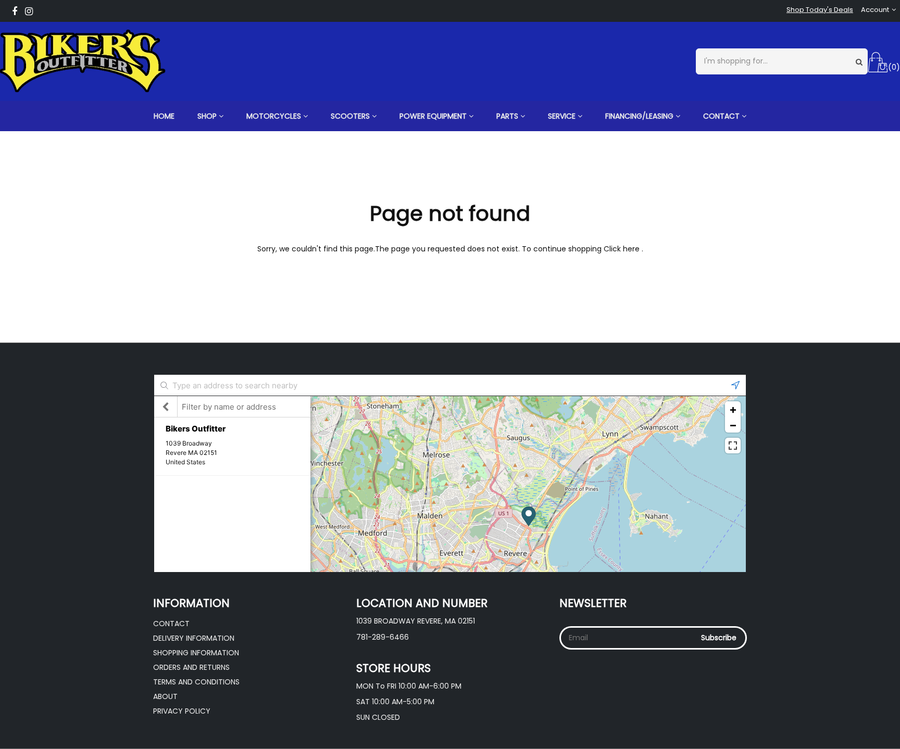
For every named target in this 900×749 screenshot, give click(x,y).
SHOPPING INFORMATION (196, 653)
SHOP (208, 116)
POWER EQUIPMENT (434, 116)
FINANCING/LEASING (640, 116)
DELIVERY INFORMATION (193, 638)
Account (875, 10)
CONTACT (722, 116)
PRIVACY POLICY (181, 711)
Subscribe (718, 637)
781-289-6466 (382, 637)
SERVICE (563, 116)
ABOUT (165, 696)
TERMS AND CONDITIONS (196, 682)
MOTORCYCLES (274, 116)
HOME (164, 116)
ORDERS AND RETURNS (191, 667)
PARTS (508, 116)
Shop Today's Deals (819, 10)
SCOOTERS (351, 116)
